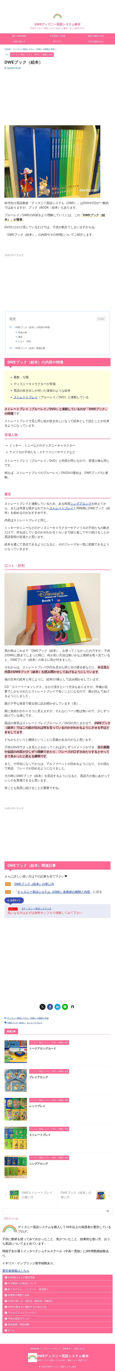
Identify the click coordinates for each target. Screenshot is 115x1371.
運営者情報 (34, 1348)
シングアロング (80, 503)
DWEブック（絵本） (17, 1022)
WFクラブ (57, 41)
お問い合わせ (79, 1348)
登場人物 (22, 332)
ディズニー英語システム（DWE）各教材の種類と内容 (53, 892)
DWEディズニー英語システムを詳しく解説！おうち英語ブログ (62, 1360)
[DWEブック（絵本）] (57, 1007)
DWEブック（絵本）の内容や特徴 (32, 327)
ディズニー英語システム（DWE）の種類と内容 (28, 1018)
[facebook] (50, 1007)
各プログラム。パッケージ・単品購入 (28, 1289)
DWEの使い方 (19, 41)
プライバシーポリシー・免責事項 (56, 1348)
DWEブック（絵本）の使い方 (34, 884)
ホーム (11, 1330)
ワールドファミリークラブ (22, 1312)
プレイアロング (38, 1077)
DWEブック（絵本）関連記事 (30, 348)
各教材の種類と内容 (18, 1295)
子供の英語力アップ (18, 1318)
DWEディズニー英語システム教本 (58, 24)
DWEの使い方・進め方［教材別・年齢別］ (31, 1300)
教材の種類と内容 (96, 36)
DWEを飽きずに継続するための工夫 (27, 1306)
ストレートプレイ (26, 397)
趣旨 (20, 337)
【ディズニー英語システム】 (36, 908)
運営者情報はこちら (15, 1271)
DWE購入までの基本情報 (21, 1277)
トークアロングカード (42, 1048)
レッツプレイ (37, 1106)
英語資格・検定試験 (18, 1324)
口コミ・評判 (24, 341)
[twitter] (43, 1007)
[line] (65, 1007)
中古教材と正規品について (22, 1283)
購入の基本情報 (19, 36)
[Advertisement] (57, 95)
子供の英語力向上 (96, 41)
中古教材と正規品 (57, 36)
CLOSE (101, 319)
